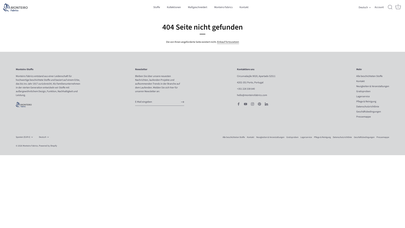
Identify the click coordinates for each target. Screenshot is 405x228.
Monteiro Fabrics (223, 7)
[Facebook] (238, 103)
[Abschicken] (182, 102)
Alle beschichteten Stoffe (369, 76)
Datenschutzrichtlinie (367, 106)
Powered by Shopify (48, 145)
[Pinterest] (259, 103)
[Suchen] (390, 7)
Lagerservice (363, 96)
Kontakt (244, 7)
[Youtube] (245, 103)
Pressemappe (363, 116)
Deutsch (363, 7)
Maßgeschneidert (197, 7)
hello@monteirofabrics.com (252, 95)
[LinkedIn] (266, 103)
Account (379, 7)
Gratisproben (363, 91)
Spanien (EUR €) (23, 137)
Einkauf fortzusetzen (228, 42)
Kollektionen (174, 7)
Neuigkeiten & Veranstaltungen (372, 86)
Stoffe (156, 7)
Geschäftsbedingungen (368, 111)
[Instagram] (252, 103)
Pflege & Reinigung (366, 101)
